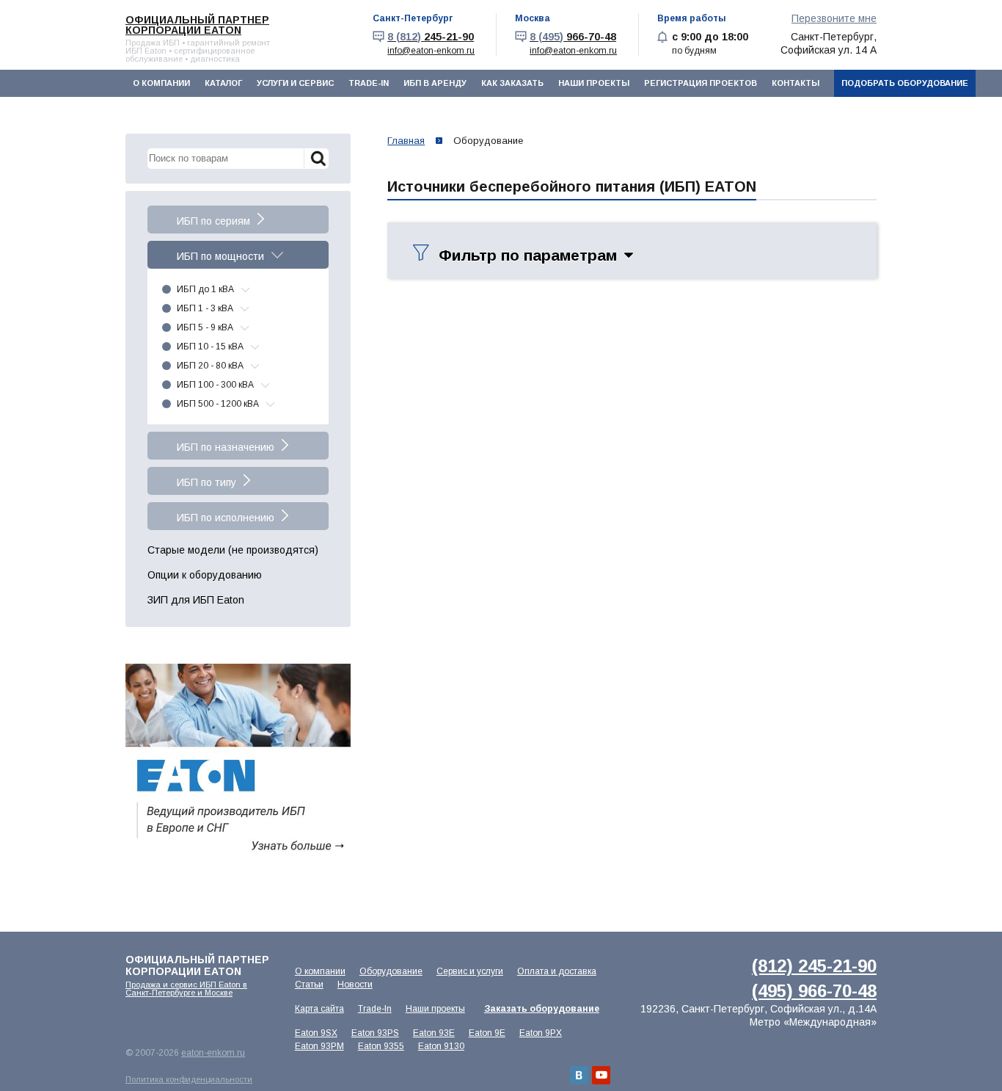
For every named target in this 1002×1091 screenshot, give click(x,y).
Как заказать (512, 83)
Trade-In (368, 83)
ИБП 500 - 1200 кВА (218, 404)
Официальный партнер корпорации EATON (197, 25)
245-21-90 (430, 37)
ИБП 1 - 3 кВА (205, 308)
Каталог (223, 83)
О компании (161, 83)
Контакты (795, 83)
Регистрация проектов (700, 83)
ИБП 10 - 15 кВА (210, 346)
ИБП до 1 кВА (205, 289)
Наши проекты (593, 83)
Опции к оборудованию (204, 575)
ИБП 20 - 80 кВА (210, 365)
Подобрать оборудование (904, 83)
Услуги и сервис (295, 83)
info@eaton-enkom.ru (431, 51)
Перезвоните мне (834, 18)
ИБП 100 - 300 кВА (215, 385)
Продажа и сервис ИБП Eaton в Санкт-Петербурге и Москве (186, 988)
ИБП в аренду (435, 83)
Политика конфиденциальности (188, 1079)
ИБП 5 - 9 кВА (205, 327)
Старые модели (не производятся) (232, 550)
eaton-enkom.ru (213, 1053)
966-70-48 (573, 37)
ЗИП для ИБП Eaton (195, 600)
